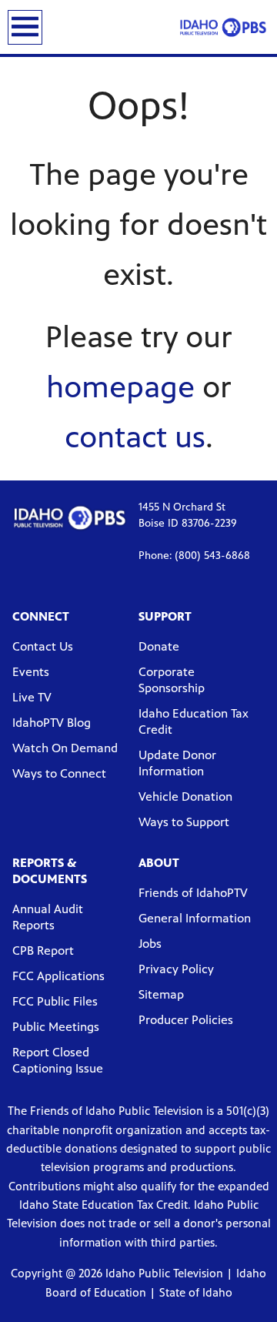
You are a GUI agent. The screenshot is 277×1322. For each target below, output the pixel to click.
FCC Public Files (55, 1001)
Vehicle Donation (185, 796)
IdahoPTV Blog (51, 722)
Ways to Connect (59, 773)
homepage (120, 387)
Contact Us (42, 646)
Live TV (32, 697)
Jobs (150, 943)
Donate (158, 646)
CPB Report (43, 950)
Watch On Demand (65, 748)
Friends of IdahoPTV (193, 892)
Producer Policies (185, 1019)
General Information (194, 918)
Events (30, 671)
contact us (135, 437)
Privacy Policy (176, 969)
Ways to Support (183, 822)
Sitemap (161, 994)
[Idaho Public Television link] (223, 27)
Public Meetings (55, 1026)
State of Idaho (195, 1292)
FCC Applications (58, 976)
